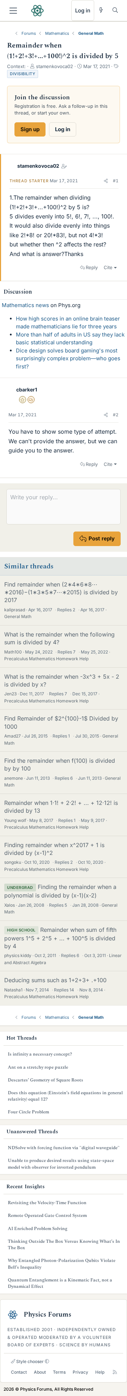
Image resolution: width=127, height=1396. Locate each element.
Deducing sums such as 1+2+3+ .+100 (55, 980)
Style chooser (29, 1361)
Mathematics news (25, 305)
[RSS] (114, 1372)
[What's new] (101, 10)
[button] (105, 181)
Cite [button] (108, 267)
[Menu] (13, 10)
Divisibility (22, 73)
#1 (116, 180)
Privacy (80, 1372)
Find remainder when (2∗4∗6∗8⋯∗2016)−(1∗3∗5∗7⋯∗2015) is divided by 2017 (61, 592)
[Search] (115, 10)
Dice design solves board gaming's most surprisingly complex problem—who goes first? (68, 358)
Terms (59, 1372)
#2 (116, 414)
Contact (19, 1372)
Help (99, 1372)
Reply (92, 267)
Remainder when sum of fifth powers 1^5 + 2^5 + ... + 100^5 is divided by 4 (60, 938)
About (40, 1372)
